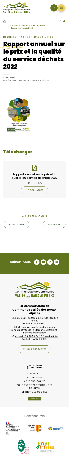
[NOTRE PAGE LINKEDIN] (50, 262)
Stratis (34, 398)
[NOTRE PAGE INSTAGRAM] (56, 262)
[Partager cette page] (64, 21)
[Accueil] (4, 22)
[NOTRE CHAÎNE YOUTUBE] (43, 262)
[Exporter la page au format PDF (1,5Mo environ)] (59, 21)
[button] (34, 115)
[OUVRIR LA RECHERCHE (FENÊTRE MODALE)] (54, 8)
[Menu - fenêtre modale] (61, 8)
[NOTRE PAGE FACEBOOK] (37, 262)
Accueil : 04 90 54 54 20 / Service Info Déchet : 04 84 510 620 (36, 338)
